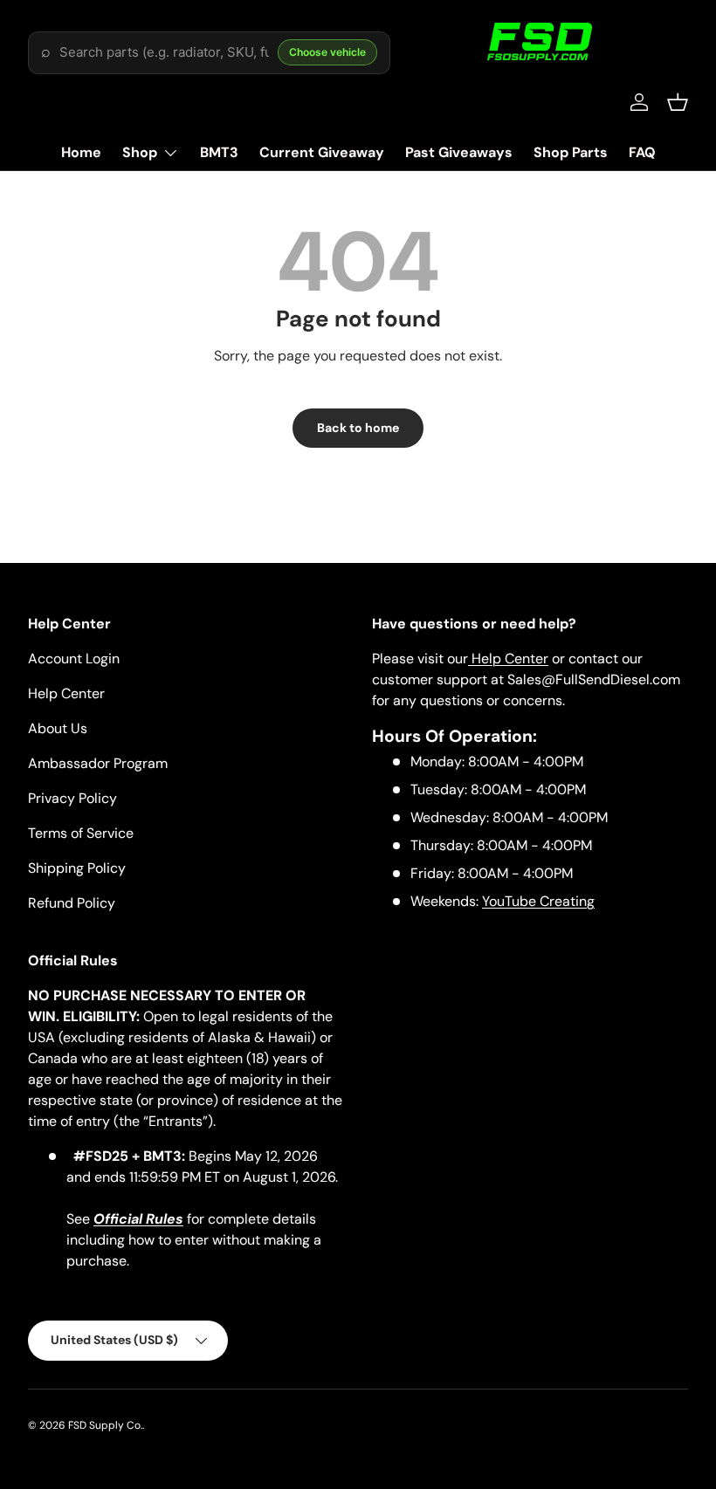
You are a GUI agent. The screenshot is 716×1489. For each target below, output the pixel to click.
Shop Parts (571, 152)
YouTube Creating (538, 901)
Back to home (358, 428)
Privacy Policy (72, 798)
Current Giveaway (321, 152)
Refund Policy (71, 903)
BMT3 (219, 152)
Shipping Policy (77, 868)
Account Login (74, 658)
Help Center (66, 693)
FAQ (642, 152)
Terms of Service (81, 833)
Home (81, 152)
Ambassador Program (98, 763)
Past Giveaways (459, 152)
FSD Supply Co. (105, 1425)
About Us (57, 728)
